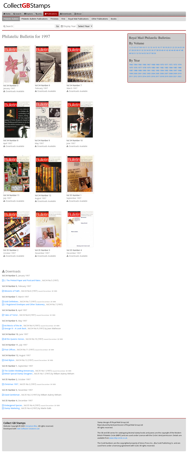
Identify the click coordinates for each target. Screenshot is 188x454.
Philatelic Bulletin (10, 18)
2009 (175, 73)
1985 (175, 67)
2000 (135, 73)
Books (114, 18)
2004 (153, 73)
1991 (149, 70)
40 (162, 50)
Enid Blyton (9, 360)
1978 (144, 67)
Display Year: (69, 26)
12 (149, 47)
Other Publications (100, 18)
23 (176, 47)
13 (151, 47)
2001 (140, 73)
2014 (144, 76)
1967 (149, 64)
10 (144, 47)
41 (165, 50)
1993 (157, 70)
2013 (140, 76)
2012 (135, 76)
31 (140, 50)
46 (177, 50)
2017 (157, 76)
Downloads (67, 13)
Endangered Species (13, 405)
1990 (144, 70)
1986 (179, 67)
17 (161, 47)
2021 (175, 76)
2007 (166, 73)
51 (135, 53)
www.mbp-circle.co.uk (118, 438)
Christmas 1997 (11, 384)
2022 (179, 76)
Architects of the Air (13, 325)
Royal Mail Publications (78, 18)
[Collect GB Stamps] (28, 5)
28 (132, 50)
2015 (149, 76)
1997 (175, 70)
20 (168, 47)
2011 (131, 76)
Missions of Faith (12, 291)
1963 (131, 64)
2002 (144, 73)
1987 (131, 70)
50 (132, 53)
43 (170, 50)
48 (182, 50)
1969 (157, 64)
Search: (9, 26)
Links (39, 13)
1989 (140, 70)
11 (146, 47)
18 (163, 47)
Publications (52, 13)
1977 (140, 67)
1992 (153, 70)
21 (171, 47)
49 (130, 53)
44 (172, 50)
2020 (171, 76)
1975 (131, 67)
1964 (135, 64)
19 (166, 47)
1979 (149, 67)
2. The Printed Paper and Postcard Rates (22, 280)
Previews (54, 18)
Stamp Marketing (12, 408)
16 (159, 47)
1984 (171, 67)
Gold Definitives (11, 301)
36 (152, 50)
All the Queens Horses (14, 339)
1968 (153, 64)
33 (145, 50)
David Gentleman (12, 394)
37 (155, 50)
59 (155, 53)
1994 (162, 70)
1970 (162, 64)
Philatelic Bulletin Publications (34, 18)
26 (183, 47)
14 (154, 47)
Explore (29, 13)
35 (150, 50)
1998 (179, 70)
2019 (166, 76)
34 (147, 50)
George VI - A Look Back (15, 328)
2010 (179, 73)
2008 (171, 73)
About (78, 13)
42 (167, 50)
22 (173, 47)
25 (181, 47)
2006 (162, 73)
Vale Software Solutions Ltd (28, 428)
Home (7, 13)
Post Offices (9, 349)
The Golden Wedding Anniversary (19, 370)
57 (150, 53)
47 (180, 50)
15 (156, 47)
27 (130, 50)
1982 (162, 67)
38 (157, 50)
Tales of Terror (11, 315)
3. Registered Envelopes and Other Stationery (24, 304)
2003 (149, 73)
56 (147, 53)
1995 (166, 70)
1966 (144, 64)
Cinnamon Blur (31, 426)
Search (18, 13)
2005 (157, 73)
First (63, 18)
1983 (166, 67)
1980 (153, 67)
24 (178, 47)
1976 (135, 67)
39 (160, 50)
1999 (131, 73)
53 (140, 53)
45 (175, 50)
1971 (166, 64)
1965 (140, 64)
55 (145, 53)
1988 (135, 70)
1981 (157, 67)
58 (152, 53)
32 (142, 50)
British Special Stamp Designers (18, 373)
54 (142, 53)
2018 (162, 76)
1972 (171, 64)
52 (137, 53)
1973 (175, 64)
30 (137, 50)
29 (135, 50)
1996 (171, 70)
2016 (153, 76)
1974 (179, 64)
